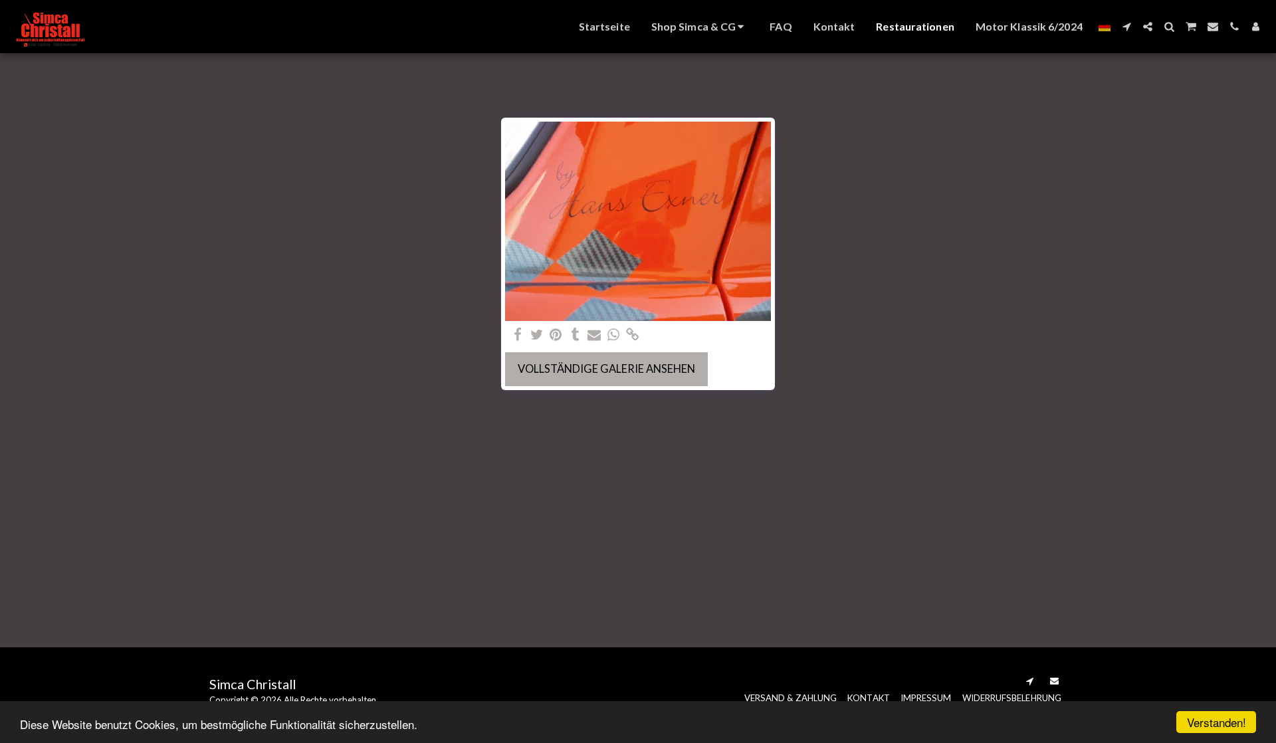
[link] (633, 335)
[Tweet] (537, 335)
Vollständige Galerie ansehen (606, 368)
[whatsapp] (614, 335)
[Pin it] (556, 335)
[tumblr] (575, 335)
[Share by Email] (594, 335)
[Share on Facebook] (517, 335)
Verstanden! (1216, 722)
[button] (1126, 26)
